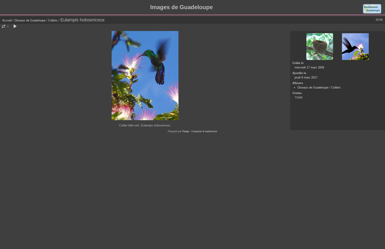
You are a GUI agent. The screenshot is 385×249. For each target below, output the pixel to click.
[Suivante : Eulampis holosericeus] (355, 46)
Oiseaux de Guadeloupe (29, 20)
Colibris (53, 20)
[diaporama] (15, 26)
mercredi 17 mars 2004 (309, 67)
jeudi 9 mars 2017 (306, 77)
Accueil (7, 20)
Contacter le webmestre (204, 131)
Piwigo (185, 131)
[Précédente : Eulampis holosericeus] (319, 46)
